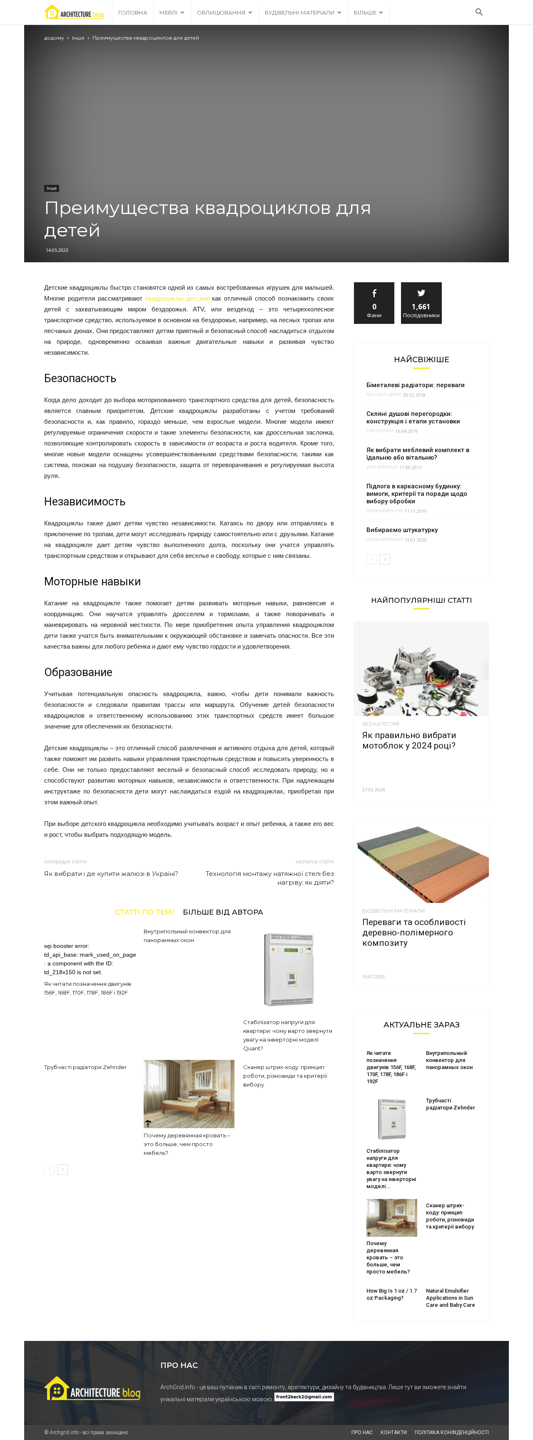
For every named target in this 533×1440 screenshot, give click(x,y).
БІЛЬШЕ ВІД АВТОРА (223, 912)
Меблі (168, 12)
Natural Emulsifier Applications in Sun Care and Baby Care (450, 1298)
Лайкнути (374, 285)
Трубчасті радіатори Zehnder (85, 1067)
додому (54, 38)
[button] (479, 12)
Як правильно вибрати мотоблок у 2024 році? (409, 740)
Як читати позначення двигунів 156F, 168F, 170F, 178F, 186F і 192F (391, 1067)
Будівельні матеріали (300, 12)
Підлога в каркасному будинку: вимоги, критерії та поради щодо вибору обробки (416, 493)
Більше (365, 12)
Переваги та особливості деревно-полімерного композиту (414, 932)
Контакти (394, 1432)
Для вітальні (382, 467)
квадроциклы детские (177, 298)
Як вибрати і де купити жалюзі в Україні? (111, 874)
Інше (78, 38)
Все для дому (384, 395)
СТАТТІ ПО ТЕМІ (144, 912)
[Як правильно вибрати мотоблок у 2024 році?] (421, 669)
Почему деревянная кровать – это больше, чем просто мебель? (187, 1144)
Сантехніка (380, 431)
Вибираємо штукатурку (402, 530)
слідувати (421, 285)
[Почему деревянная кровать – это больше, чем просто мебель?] (189, 1094)
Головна (132, 12)
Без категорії (380, 723)
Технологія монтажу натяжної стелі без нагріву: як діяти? (270, 878)
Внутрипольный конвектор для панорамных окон (449, 1060)
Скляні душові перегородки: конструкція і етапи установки (413, 417)
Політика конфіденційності (452, 1432)
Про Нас (362, 1432)
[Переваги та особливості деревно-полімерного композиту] (421, 860)
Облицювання (221, 12)
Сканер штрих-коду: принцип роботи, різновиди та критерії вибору (285, 1076)
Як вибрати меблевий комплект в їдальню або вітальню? (417, 453)
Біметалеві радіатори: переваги (415, 385)
